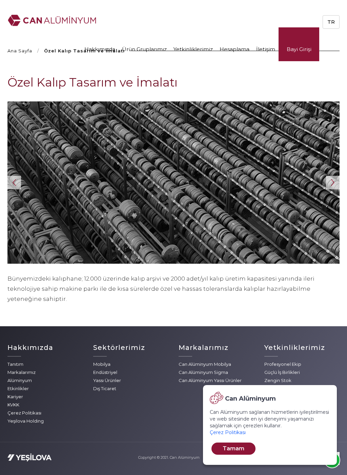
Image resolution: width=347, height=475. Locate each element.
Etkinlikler (18, 388)
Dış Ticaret (104, 388)
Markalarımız (21, 372)
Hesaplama (234, 49)
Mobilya (101, 364)
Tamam (233, 448)
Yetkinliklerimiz (193, 49)
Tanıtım (15, 364)
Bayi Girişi (299, 49)
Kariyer (15, 396)
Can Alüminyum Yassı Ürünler (210, 380)
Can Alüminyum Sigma (203, 372)
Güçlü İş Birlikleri (282, 372)
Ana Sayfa (19, 50)
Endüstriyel (105, 372)
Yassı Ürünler (107, 380)
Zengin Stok (277, 380)
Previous (14, 182)
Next (333, 182)
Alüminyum (19, 380)
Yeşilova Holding (25, 421)
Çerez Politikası (24, 412)
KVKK (13, 404)
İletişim (265, 49)
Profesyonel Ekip (282, 364)
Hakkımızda (99, 49)
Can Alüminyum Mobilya (205, 364)
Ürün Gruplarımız (144, 49)
